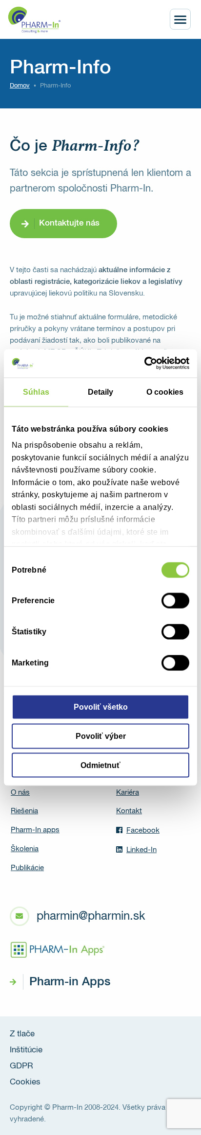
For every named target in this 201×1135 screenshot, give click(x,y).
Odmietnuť (100, 765)
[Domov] (34, 20)
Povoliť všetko (101, 707)
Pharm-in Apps (69, 982)
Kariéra (127, 792)
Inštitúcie (26, 1050)
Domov (20, 86)
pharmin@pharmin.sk (91, 916)
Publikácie (27, 868)
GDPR (21, 1066)
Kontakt (129, 811)
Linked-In (141, 850)
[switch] (175, 601)
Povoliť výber (101, 736)
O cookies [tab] (165, 392)
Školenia (25, 849)
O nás (20, 792)
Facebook (143, 830)
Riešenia (24, 811)
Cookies (25, 1082)
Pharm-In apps (35, 830)
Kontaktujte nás (69, 223)
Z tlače (22, 1034)
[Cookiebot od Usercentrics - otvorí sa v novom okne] (146, 363)
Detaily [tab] (101, 392)
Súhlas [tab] (36, 392)
